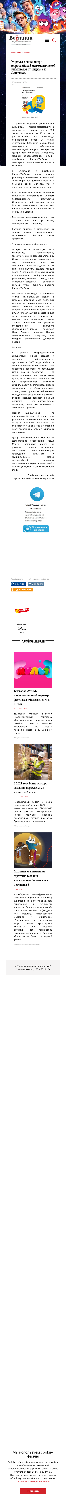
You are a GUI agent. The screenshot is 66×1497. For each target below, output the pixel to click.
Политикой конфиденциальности (33, 1481)
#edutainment (17, 579)
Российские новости (20, 52)
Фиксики (21, 624)
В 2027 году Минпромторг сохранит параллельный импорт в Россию (30, 788)
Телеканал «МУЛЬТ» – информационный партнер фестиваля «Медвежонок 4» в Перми (32, 697)
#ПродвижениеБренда (39, 579)
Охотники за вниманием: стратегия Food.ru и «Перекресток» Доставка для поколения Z (31, 878)
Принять (33, 1491)
